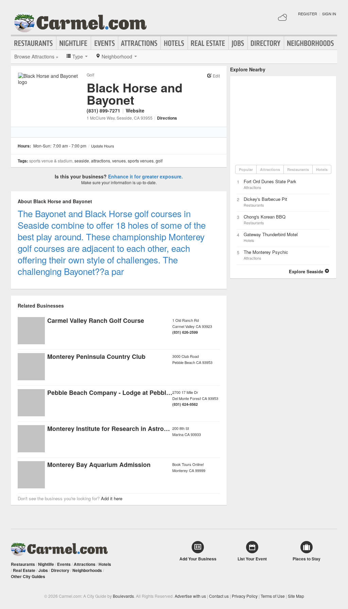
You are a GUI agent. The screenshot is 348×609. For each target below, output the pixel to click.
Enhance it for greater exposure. (145, 176)
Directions (167, 118)
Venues (119, 160)
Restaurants (33, 43)
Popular (246, 169)
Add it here (111, 498)
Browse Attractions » (36, 56)
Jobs (238, 43)
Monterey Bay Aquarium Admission (99, 464)
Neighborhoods (310, 43)
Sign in (329, 13)
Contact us (219, 596)
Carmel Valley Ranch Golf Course (95, 320)
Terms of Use (273, 596)
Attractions (139, 43)
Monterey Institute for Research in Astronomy (113, 428)
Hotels (174, 43)
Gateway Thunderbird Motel (271, 234)
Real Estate (208, 43)
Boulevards (123, 596)
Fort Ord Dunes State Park (270, 181)
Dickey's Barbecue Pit (265, 199)
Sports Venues (141, 160)
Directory (266, 43)
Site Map (296, 596)
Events (104, 43)
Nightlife (73, 43)
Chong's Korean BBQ (264, 216)
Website (135, 110)
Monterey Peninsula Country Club (96, 356)
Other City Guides (28, 576)
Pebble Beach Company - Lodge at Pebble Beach (118, 392)
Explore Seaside (307, 271)
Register (307, 13)
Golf (90, 74)
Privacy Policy (245, 596)
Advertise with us (190, 596)
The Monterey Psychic (266, 252)
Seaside (81, 160)
